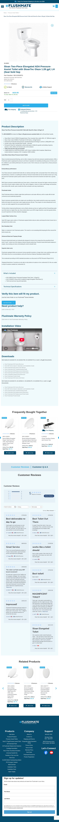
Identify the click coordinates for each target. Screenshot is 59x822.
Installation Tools (12, 767)
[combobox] (23, 507)
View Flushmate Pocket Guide (12, 376)
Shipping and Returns (29, 739)
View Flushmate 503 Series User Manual (15, 367)
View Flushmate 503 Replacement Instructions (16, 371)
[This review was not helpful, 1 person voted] (51, 648)
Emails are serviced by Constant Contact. (15, 808)
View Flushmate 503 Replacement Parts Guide (17, 372)
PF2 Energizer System (12, 762)
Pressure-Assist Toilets (12, 739)
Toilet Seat (12, 757)
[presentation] (3, 688)
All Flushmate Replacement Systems (11, 746)
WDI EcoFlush (12, 764)
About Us (29, 734)
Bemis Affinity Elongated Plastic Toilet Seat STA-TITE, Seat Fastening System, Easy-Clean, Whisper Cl (9, 442)
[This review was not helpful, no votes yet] (24, 535)
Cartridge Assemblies (11, 748)
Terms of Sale (29, 747)
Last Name (7, 798)
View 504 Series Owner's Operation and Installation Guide (19, 389)
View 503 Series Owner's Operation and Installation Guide (19, 365)
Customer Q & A (40, 467)
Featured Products (12, 736)
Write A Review (49, 496)
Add (26, 105)
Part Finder (29, 752)
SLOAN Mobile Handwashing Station (11, 760)
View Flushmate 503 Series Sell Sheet (14, 378)
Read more (9, 587)
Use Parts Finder (7, 302)
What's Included (9, 273)
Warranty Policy (29, 750)
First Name (7, 791)
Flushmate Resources (29, 754)
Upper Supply (11, 771)
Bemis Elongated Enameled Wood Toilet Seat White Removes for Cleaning (45, 691)
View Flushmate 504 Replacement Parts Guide (17, 394)
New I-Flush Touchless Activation (11, 750)
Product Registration (29, 757)
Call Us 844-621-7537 (8, 309)
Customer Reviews (20, 467)
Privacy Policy (29, 745)
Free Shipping (12, 109)
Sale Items (12, 734)
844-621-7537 (48, 734)
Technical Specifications (12, 287)
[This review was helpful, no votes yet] (22, 535)
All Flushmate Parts (12, 743)
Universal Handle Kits (11, 753)
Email (5, 784)
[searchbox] (9, 507)
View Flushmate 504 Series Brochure (14, 387)
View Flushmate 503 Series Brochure (14, 364)
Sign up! (29, 812)
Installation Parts (12, 769)
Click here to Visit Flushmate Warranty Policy (14, 319)
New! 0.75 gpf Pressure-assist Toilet (12, 741)
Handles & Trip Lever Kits (11, 755)
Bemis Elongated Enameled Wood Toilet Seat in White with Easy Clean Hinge (29, 691)
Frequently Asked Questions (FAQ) (29, 742)
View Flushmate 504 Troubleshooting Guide (16, 390)
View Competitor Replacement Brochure (15, 374)
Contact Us (29, 736)
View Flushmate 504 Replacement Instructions (16, 392)
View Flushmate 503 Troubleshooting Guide (16, 369)
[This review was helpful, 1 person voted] (48, 617)
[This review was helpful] (22, 619)
